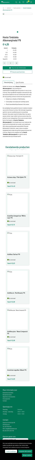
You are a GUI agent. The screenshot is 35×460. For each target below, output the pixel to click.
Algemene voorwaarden (9, 396)
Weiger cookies (27, 455)
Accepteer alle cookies (25, 451)
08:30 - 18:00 (21, 411)
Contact (5, 401)
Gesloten (20, 409)
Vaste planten (17, 8)
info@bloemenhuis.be (11, 428)
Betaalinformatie (7, 394)
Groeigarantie (6, 398)
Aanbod (9, 8)
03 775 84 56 (8, 426)
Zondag (5, 414)
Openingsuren (7, 407)
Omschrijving (8, 82)
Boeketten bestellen (8, 392)
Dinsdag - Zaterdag (8, 411)
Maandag (5, 409)
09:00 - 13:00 (21, 414)
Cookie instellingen (11, 451)
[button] (17, 32)
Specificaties (20, 82)
